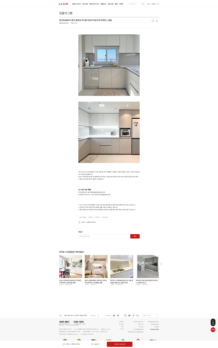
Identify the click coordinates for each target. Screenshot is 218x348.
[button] (157, 21)
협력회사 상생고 (155, 324)
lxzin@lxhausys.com (72, 334)
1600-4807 (64, 322)
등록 (135, 236)
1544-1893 (78, 322)
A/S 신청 (141, 327)
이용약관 (156, 327)
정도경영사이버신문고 (153, 321)
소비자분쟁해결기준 (138, 329)
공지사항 (121, 324)
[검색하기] (142, 4)
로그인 (148, 4)
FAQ (122, 326)
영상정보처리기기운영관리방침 (135, 332)
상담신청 (213, 323)
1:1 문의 (121, 329)
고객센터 (121, 321)
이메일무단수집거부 (138, 321)
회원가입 (153, 4)
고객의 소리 (140, 324)
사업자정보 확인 (103, 331)
